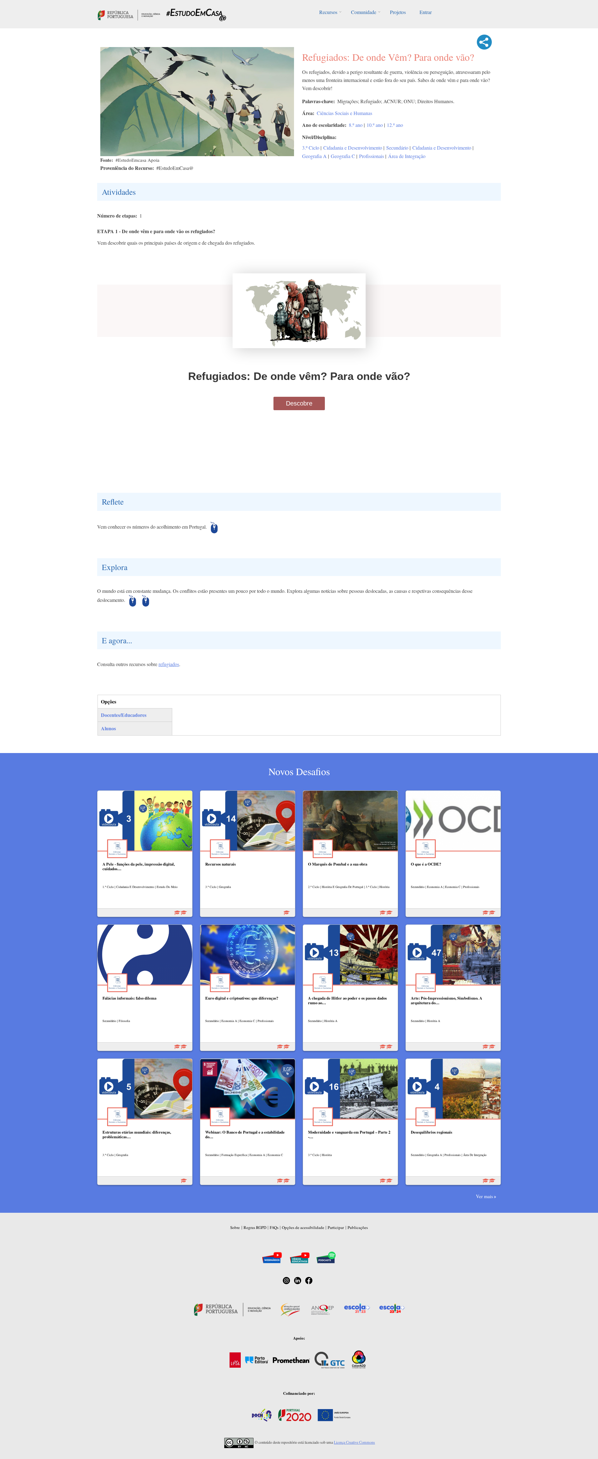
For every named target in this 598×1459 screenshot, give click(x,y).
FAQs (274, 1227)
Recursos (328, 12)
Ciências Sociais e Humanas (344, 113)
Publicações (358, 1227)
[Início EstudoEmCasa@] (129, 14)
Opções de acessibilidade (303, 1227)
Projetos (398, 12)
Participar (336, 1227)
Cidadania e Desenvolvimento (352, 147)
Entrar (426, 12)
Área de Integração (406, 156)
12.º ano (395, 125)
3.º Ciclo (310, 147)
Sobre (235, 1227)
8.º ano (356, 125)
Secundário (397, 147)
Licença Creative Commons (354, 1442)
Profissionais (371, 156)
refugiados (169, 664)
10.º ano (375, 125)
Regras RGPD (255, 1227)
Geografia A (314, 156)
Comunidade (363, 12)
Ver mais (484, 1196)
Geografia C (343, 156)
